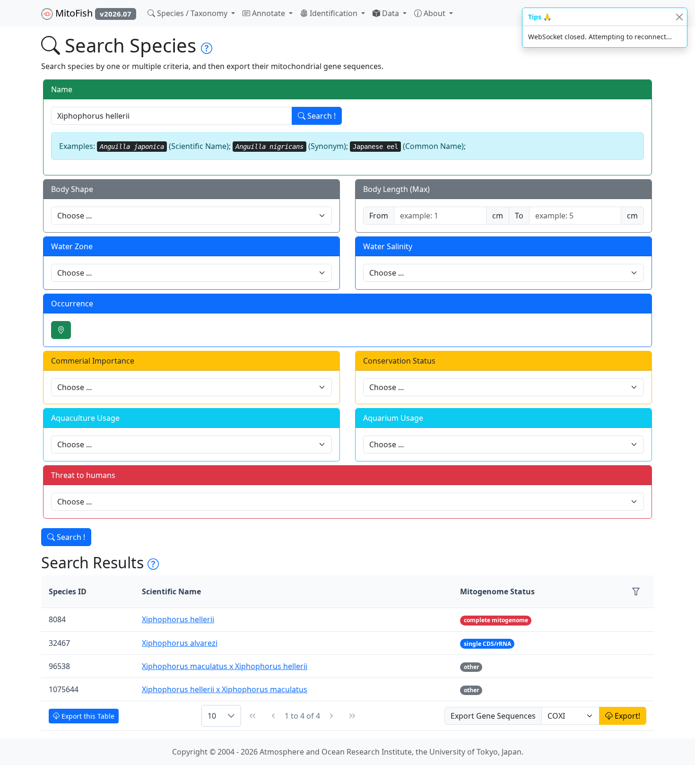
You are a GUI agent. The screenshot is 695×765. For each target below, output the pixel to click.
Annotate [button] (268, 13)
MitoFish (92, 13)
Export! (626, 716)
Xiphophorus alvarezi (179, 643)
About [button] (434, 13)
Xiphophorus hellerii (178, 619)
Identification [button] (333, 13)
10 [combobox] (212, 716)
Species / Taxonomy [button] (192, 13)
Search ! (320, 116)
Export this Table (87, 716)
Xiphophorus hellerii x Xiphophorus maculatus (224, 689)
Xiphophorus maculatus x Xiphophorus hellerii (224, 666)
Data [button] (390, 13)
